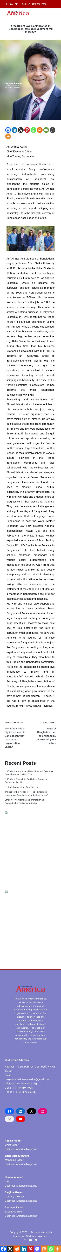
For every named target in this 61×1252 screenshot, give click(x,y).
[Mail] (9, 1119)
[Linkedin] (14, 130)
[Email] (46, 130)
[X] (21, 130)
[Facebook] (8, 130)
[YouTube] (20, 1119)
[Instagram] (42, 1111)
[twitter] (16, 4)
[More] (8, 136)
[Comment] (52, 130)
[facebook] (6, 4)
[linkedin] (11, 4)
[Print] (40, 130)
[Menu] (54, 13)
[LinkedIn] (20, 1111)
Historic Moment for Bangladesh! (21, 787)
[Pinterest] (27, 130)
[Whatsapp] (33, 130)
